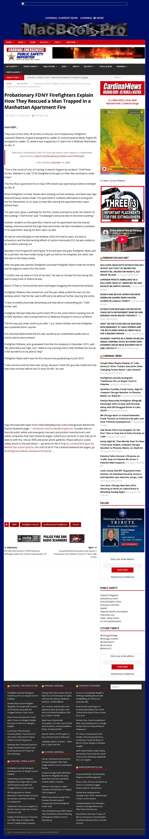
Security (88, 66)
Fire (46, 115)
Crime (33, 42)
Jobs (64, 66)
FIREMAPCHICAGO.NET (116, 257)
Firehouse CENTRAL (109, 605)
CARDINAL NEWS (112, 355)
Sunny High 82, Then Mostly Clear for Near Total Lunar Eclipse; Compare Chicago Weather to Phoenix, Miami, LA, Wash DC (122, 444)
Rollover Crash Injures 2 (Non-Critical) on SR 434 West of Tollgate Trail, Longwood (57, 789)
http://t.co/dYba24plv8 (45, 156)
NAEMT (104, 608)
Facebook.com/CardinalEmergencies (53, 428)
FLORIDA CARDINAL (54, 752)
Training (120, 66)
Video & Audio (13, 72)
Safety (76, 66)
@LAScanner (106, 645)
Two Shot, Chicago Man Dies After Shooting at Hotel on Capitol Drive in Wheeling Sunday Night (119, 488)
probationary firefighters (55, 524)
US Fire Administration (110, 621)
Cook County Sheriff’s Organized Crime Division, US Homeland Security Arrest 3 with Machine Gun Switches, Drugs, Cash (121, 474)
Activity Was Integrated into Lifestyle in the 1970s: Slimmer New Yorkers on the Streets (91, 795)
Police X (44, 42)
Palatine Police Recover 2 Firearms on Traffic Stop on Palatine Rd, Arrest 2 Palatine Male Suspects (120, 459)
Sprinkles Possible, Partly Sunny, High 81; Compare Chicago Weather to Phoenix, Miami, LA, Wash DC (121, 392)
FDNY (14, 524)
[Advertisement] (50, 397)
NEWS (20, 42)
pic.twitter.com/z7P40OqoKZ (70, 156)
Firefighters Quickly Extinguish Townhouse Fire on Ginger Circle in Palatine (118, 381)
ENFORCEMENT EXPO (110, 601)
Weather (71, 42)
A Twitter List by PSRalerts (112, 180)
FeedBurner (128, 577)
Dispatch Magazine (109, 595)
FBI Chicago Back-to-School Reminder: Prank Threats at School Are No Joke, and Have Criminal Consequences (122, 418)
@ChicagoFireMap (108, 635)
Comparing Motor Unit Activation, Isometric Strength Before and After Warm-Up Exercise (90, 806)
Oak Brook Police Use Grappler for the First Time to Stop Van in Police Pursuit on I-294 (122, 433)
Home (8, 42)
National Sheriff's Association (114, 611)
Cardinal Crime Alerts (22, 761)
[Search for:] (127, 77)
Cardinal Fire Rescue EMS (24, 685)
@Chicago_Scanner (109, 638)
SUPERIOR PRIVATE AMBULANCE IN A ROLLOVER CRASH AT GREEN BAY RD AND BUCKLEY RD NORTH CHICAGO (121, 283)
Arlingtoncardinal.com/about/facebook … (30, 451)
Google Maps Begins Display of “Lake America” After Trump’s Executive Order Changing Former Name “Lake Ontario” (121, 366)
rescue (75, 524)
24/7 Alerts (11, 66)
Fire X (57, 42)
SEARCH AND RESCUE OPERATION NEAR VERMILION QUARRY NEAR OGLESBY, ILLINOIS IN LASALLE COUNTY (120, 297)
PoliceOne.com (107, 614)
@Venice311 (106, 648)
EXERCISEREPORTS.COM (90, 767)
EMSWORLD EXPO (109, 598)
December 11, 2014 (61, 162)
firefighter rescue (30, 524)
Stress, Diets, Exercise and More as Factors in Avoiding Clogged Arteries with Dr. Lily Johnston (91, 784)
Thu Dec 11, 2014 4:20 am (19, 115)
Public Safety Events (109, 618)
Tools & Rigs (105, 66)
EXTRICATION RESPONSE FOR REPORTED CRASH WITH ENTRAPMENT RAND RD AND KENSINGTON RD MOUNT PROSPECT (121, 312)
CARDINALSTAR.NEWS (89, 685)
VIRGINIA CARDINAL (54, 685)
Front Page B (30, 66)
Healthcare (49, 66)
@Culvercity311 (107, 641)
